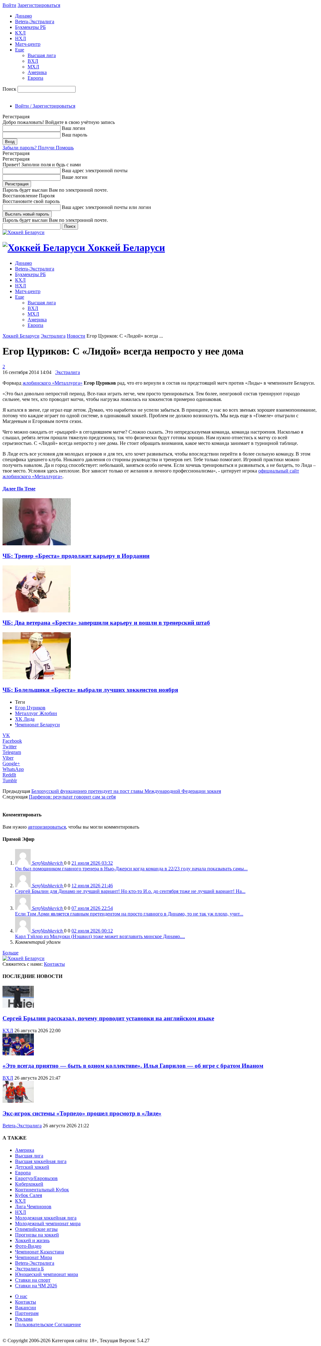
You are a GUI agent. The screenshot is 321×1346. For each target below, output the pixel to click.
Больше (10, 952)
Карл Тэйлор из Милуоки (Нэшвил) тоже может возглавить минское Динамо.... (100, 936)
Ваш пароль (74, 134)
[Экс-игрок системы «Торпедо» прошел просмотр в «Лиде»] (18, 1101)
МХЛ (33, 66)
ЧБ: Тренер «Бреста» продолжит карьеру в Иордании (76, 556)
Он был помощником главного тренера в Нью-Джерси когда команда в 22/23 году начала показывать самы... (131, 868)
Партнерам (27, 1313)
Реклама (24, 1319)
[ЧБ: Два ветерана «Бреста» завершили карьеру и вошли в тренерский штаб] (37, 610)
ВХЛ (33, 61)
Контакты (54, 964)
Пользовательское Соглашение (48, 1324)
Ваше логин (74, 177)
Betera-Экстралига (34, 21)
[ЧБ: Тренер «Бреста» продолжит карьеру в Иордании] (37, 543)
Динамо (23, 16)
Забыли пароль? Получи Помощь (38, 147)
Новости (76, 336)
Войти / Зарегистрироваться (45, 106)
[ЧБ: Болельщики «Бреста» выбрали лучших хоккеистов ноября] (37, 677)
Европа (35, 78)
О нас (21, 1296)
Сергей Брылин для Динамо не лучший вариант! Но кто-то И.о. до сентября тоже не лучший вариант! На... (130, 891)
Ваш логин (73, 128)
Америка (37, 72)
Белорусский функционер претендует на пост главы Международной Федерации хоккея (126, 791)
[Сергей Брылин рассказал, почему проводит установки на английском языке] (18, 1006)
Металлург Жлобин (36, 713)
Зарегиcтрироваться (39, 5)
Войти (9, 5)
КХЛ (20, 32)
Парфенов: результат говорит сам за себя (72, 796)
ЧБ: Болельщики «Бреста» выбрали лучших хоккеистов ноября (90, 689)
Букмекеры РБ (30, 27)
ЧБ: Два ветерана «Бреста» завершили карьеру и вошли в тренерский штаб (106, 622)
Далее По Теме (19, 488)
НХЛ (20, 38)
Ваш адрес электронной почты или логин (106, 207)
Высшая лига (42, 55)
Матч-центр (27, 44)
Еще (19, 49)
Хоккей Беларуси (21, 336)
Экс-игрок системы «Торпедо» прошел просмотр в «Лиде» (82, 1113)
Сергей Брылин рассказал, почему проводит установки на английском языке (108, 1018)
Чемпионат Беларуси (37, 724)
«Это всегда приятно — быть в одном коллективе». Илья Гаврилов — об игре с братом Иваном (133, 1065)
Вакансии (25, 1307)
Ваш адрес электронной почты (95, 170)
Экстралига (53, 336)
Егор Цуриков (30, 707)
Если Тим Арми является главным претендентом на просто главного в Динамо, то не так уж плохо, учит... (129, 913)
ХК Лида (24, 719)
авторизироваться (47, 827)
